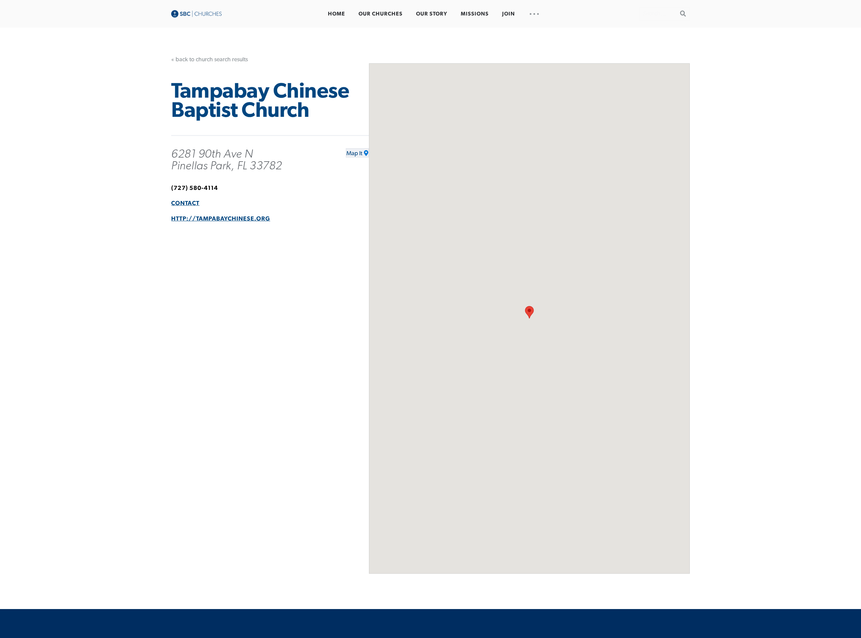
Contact (185, 203)
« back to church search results (209, 60)
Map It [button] (354, 153)
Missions (475, 13)
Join (508, 13)
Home (336, 13)
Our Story (431, 13)
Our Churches (381, 13)
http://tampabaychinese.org (220, 219)
